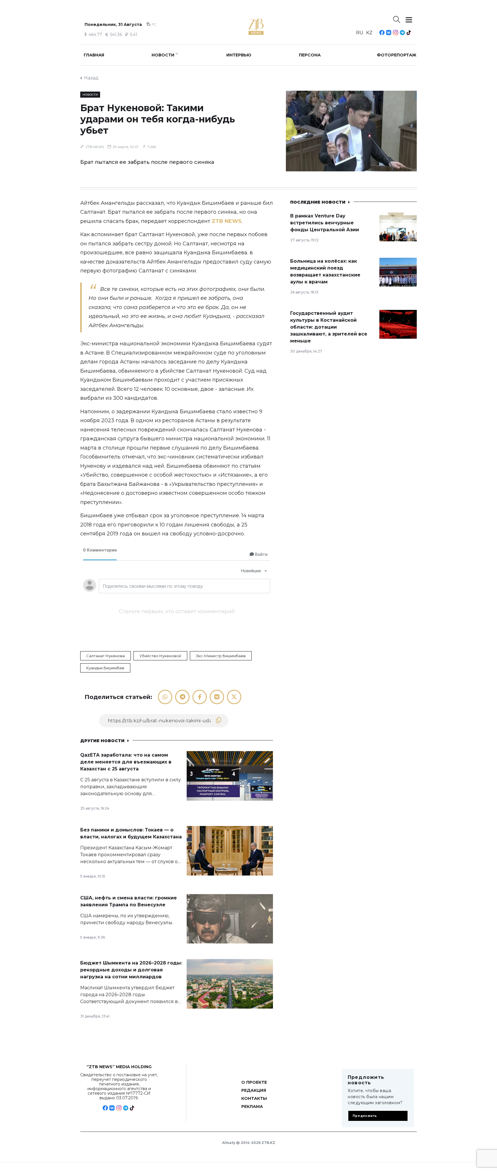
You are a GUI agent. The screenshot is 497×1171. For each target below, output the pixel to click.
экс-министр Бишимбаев (221, 655)
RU (359, 32)
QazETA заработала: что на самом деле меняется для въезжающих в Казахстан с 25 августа (125, 762)
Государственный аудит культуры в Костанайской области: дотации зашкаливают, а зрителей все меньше (328, 327)
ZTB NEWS (94, 147)
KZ (369, 32)
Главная (94, 55)
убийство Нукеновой (160, 655)
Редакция (253, 1090)
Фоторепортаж (396, 55)
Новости (163, 55)
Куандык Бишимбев (105, 668)
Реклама (252, 1106)
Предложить (365, 1116)
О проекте (254, 1082)
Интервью (238, 55)
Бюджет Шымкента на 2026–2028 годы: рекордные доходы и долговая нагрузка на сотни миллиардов (131, 969)
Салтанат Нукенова (105, 655)
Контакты (254, 1098)
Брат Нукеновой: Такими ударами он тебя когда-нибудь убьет (157, 119)
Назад (91, 78)
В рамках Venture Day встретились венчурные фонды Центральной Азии (324, 222)
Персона (310, 55)
